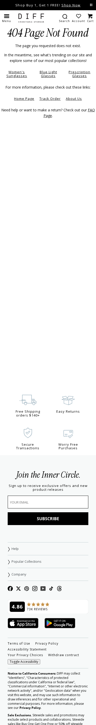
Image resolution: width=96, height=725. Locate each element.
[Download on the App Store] (23, 623)
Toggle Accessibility (24, 661)
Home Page (24, 98)
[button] (6, 18)
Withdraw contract (63, 655)
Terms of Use (19, 643)
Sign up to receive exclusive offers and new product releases (48, 488)
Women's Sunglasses (16, 74)
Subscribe (48, 518)
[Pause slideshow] (91, 5)
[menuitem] (64, 18)
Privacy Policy (46, 643)
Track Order (50, 98)
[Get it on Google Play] (60, 623)
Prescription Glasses (79, 74)
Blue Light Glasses (48, 74)
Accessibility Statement (27, 649)
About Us (74, 98)
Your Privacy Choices (25, 655)
